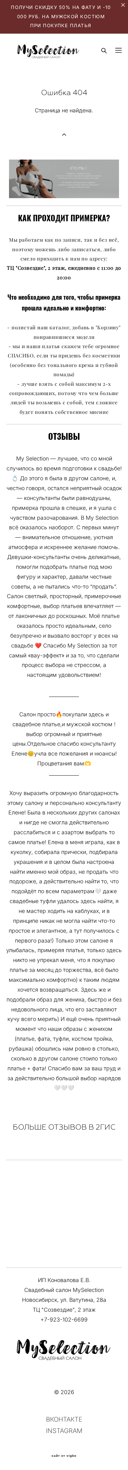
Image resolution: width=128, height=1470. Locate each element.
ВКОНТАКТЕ (64, 1419)
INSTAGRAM (64, 1431)
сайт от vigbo (64, 1455)
